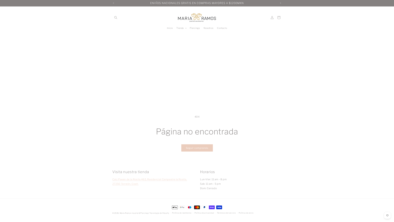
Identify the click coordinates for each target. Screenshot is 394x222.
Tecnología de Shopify (159, 213)
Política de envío (246, 213)
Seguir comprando (197, 148)
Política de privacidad (204, 213)
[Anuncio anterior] (113, 3)
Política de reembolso (182, 213)
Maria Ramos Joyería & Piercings (134, 213)
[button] (115, 17)
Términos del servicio (226, 213)
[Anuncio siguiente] (280, 3)
